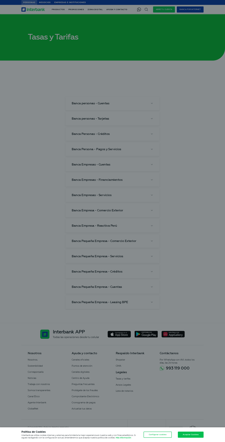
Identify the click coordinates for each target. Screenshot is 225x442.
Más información (123, 437)
